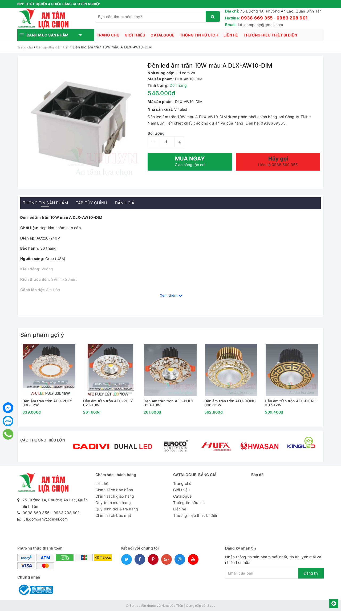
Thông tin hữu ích (199, 35)
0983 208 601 (292, 17)
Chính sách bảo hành (114, 490)
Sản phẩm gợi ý (42, 334)
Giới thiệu (135, 35)
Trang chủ (108, 35)
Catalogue (162, 35)
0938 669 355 (257, 17)
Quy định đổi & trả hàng (116, 509)
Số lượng (156, 133)
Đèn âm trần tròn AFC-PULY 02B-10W (169, 403)
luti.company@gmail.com (260, 24)
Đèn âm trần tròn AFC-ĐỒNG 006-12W (230, 403)
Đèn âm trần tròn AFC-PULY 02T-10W (108, 403)
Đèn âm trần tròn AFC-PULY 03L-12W (47, 403)
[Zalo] (8, 421)
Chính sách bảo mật (113, 515)
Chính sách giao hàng (114, 496)
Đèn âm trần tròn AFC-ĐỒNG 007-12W (290, 403)
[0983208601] (8, 434)
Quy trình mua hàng (113, 502)
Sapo (211, 606)
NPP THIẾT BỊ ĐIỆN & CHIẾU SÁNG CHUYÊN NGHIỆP (58, 4)
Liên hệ (231, 35)
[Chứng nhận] (35, 589)
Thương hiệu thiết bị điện (270, 35)
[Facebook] (8, 407)
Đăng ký (311, 573)
